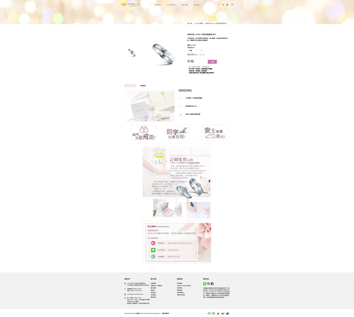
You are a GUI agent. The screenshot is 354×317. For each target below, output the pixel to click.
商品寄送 (179, 288)
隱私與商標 (165, 313)
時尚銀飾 (153, 295)
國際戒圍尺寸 (191, 47)
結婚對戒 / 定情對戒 (156, 285)
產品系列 (157, 5)
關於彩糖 (185, 5)
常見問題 (179, 283)
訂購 (212, 61)
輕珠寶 (153, 290)
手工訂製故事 (171, 5)
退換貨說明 (180, 292)
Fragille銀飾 (199, 23)
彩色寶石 (153, 292)
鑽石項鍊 (153, 288)
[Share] (189, 62)
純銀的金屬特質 (195, 114)
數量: (195, 54)
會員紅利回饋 (181, 295)
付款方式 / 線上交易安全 (184, 285)
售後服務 (179, 290)
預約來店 (197, 5)
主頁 (190, 23)
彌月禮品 (153, 297)
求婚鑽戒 (153, 283)
